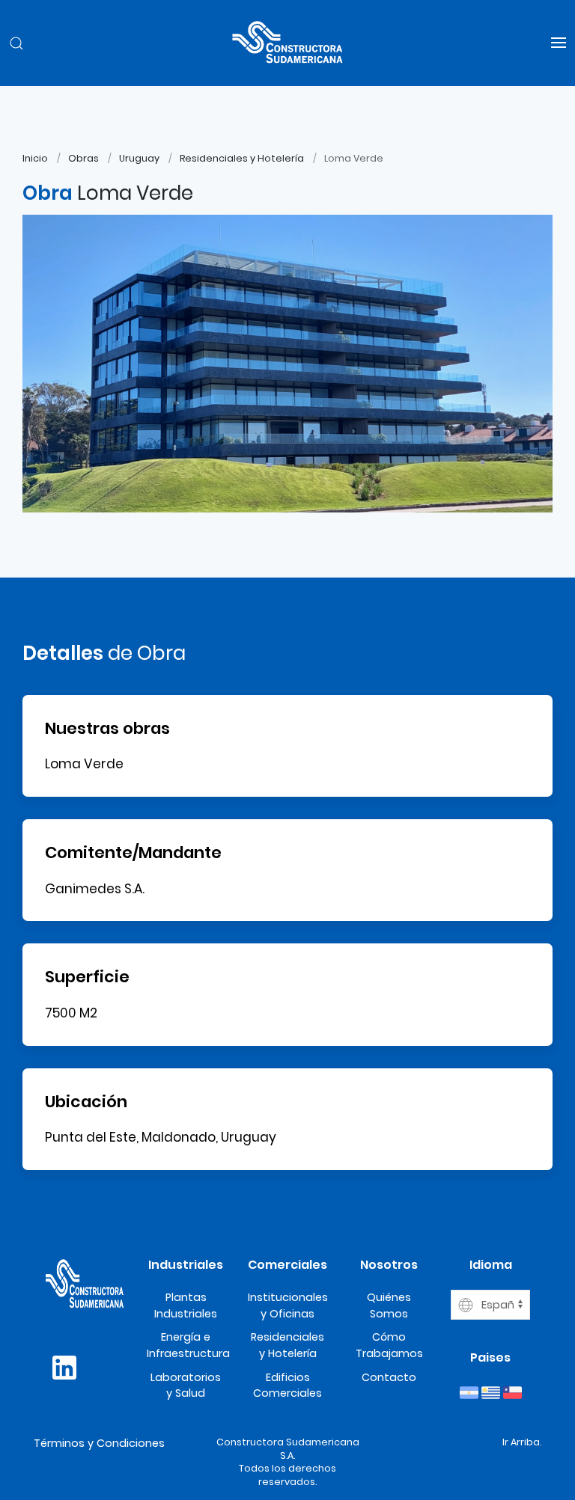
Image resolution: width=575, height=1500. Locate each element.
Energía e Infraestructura (188, 1345)
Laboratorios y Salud (185, 1385)
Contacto (389, 1377)
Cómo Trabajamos (389, 1345)
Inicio (35, 158)
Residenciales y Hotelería (242, 158)
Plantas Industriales (185, 1305)
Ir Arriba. (521, 1442)
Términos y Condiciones (99, 1443)
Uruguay (139, 158)
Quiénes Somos (389, 1305)
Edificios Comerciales (287, 1385)
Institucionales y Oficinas (288, 1305)
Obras (83, 158)
